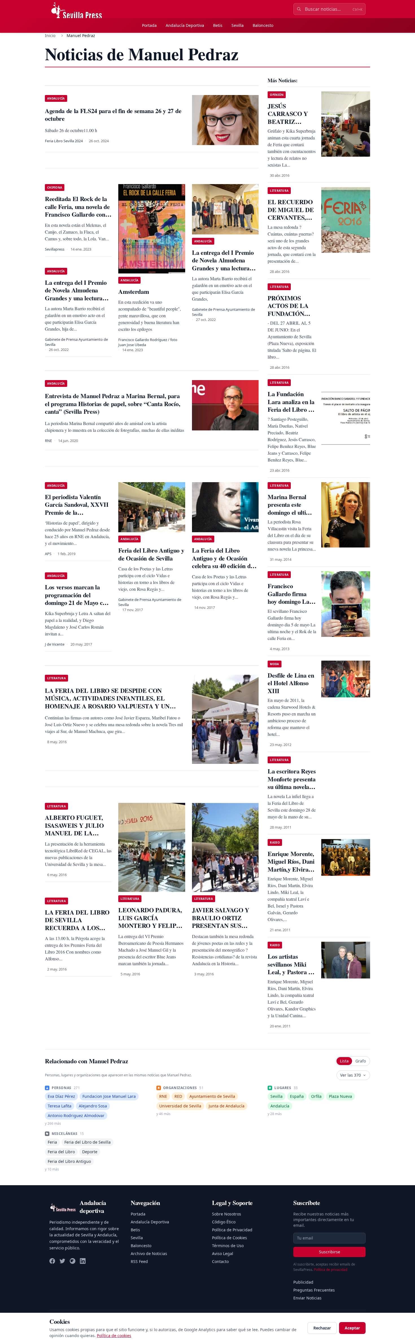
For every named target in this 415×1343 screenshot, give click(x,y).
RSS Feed (139, 1261)
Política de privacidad (330, 1269)
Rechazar (322, 1328)
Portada (149, 25)
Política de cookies (114, 1335)
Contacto (220, 1261)
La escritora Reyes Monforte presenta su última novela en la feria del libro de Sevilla (292, 786)
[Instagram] (72, 1261)
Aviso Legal (222, 1253)
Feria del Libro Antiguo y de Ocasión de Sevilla (151, 554)
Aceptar (352, 1328)
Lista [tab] (344, 1061)
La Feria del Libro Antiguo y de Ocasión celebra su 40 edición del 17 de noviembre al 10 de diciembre (224, 566)
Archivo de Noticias (149, 1253)
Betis (217, 25)
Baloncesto (263, 25)
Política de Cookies (229, 1237)
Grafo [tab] (360, 1061)
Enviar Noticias (307, 1298)
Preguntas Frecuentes (314, 1290)
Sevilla (237, 25)
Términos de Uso (228, 1245)
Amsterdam (133, 291)
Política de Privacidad (232, 1229)
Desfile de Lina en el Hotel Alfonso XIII (291, 683)
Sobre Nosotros (226, 1214)
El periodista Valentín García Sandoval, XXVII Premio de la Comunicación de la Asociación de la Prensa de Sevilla (77, 516)
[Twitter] (62, 1261)
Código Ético (223, 1222)
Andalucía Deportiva (185, 25)
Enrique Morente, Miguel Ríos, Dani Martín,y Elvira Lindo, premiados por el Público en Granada (291, 873)
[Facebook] (52, 1261)
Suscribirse (329, 1251)
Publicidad (303, 1282)
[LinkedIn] (83, 1261)
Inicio (50, 35)
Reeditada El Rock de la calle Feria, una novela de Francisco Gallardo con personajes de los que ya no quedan (77, 214)
